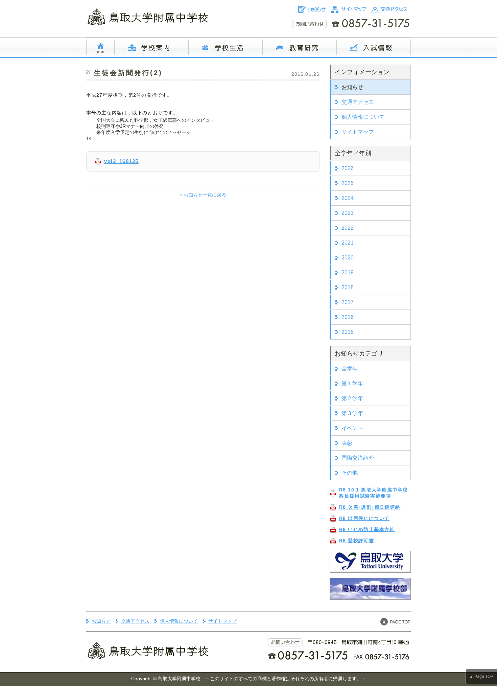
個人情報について (363, 117)
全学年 (349, 368)
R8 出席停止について (364, 518)
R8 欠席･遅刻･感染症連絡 (370, 507)
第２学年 (352, 398)
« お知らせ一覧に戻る (203, 195)
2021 (347, 243)
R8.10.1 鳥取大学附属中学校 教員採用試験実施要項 (373, 493)
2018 (347, 287)
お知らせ (352, 87)
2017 (347, 302)
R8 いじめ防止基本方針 (367, 529)
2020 (347, 257)
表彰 (346, 443)
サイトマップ (357, 132)
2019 (347, 272)
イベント (352, 428)
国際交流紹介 (357, 458)
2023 (347, 213)
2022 (347, 228)
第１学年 (352, 383)
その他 (349, 473)
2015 (347, 332)
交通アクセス (357, 102)
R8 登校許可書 (356, 540)
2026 (347, 168)
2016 (347, 317)
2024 (347, 198)
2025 (347, 183)
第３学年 (352, 413)
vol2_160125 (121, 161)
